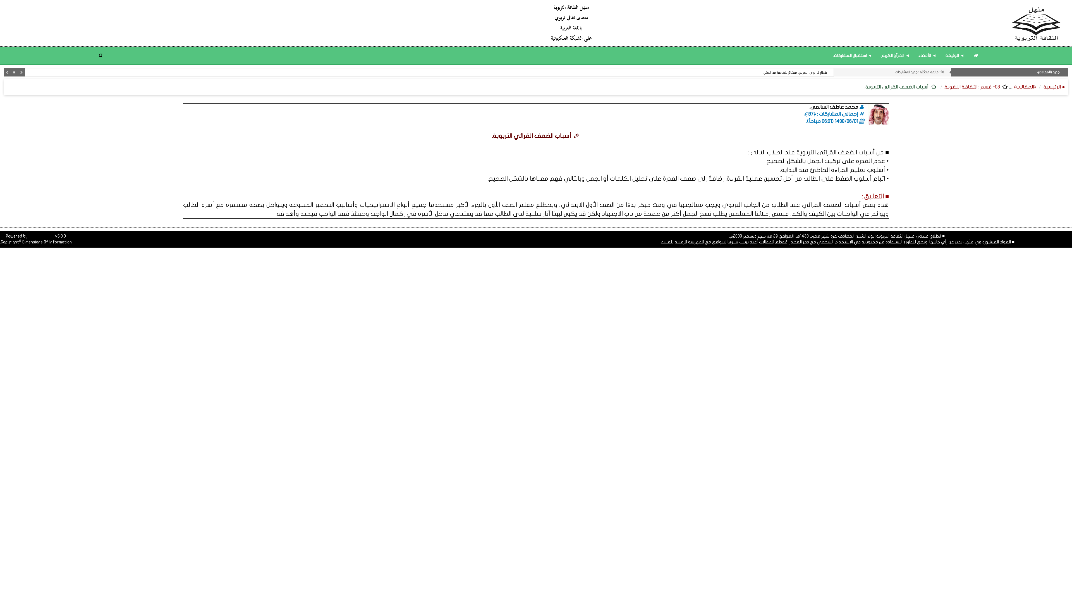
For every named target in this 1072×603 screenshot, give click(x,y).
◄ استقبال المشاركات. (852, 55)
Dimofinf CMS (41, 236)
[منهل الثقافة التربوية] (806, 23)
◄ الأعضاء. (927, 55)
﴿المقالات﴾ (1025, 87)
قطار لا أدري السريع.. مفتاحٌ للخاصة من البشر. (795, 72)
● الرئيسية (1054, 87)
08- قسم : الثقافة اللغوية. (972, 87)
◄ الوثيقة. (954, 55)
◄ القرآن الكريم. (895, 55)
